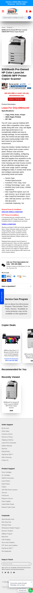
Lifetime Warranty (7, 445)
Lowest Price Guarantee (9, 443)
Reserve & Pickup (7, 437)
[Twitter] (5, 572)
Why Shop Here (6, 522)
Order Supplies (6, 501)
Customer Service (7, 434)
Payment (4, 448)
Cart (30, 11)
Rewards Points (6, 525)
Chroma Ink (5, 495)
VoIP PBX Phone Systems (10, 490)
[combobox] (16, 17)
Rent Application (6, 551)
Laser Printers (6, 481)
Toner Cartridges (7, 472)
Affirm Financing (6, 457)
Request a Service (7, 498)
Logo (12, 11)
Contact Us (5, 460)
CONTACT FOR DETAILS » (16, 99)
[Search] (29, 17)
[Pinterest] (8, 572)
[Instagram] (11, 572)
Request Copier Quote (8, 507)
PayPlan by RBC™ (7, 454)
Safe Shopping (6, 539)
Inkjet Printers (6, 484)
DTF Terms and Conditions (10, 545)
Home (3, 27)
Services (4, 492)
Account (27, 11)
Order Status (5, 431)
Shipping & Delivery (7, 440)
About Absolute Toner (8, 519)
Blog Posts (5, 536)
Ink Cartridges (6, 475)
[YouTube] (14, 572)
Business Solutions (7, 531)
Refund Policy (6, 451)
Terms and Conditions (8, 542)
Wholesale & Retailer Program (11, 528)
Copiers (4, 487)
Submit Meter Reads (8, 504)
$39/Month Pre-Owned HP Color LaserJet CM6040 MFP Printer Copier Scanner (11, 396)
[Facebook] (2, 572)
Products (9, 27)
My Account (5, 428)
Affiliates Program (7, 534)
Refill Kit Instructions (8, 478)
